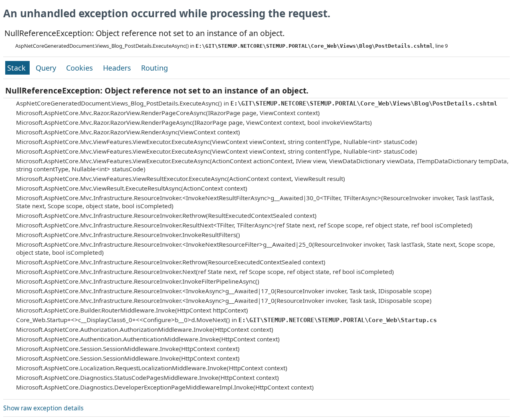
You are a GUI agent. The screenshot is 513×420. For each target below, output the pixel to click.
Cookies (80, 68)
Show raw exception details (43, 408)
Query (47, 68)
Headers (118, 68)
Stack (17, 68)
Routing (154, 68)
